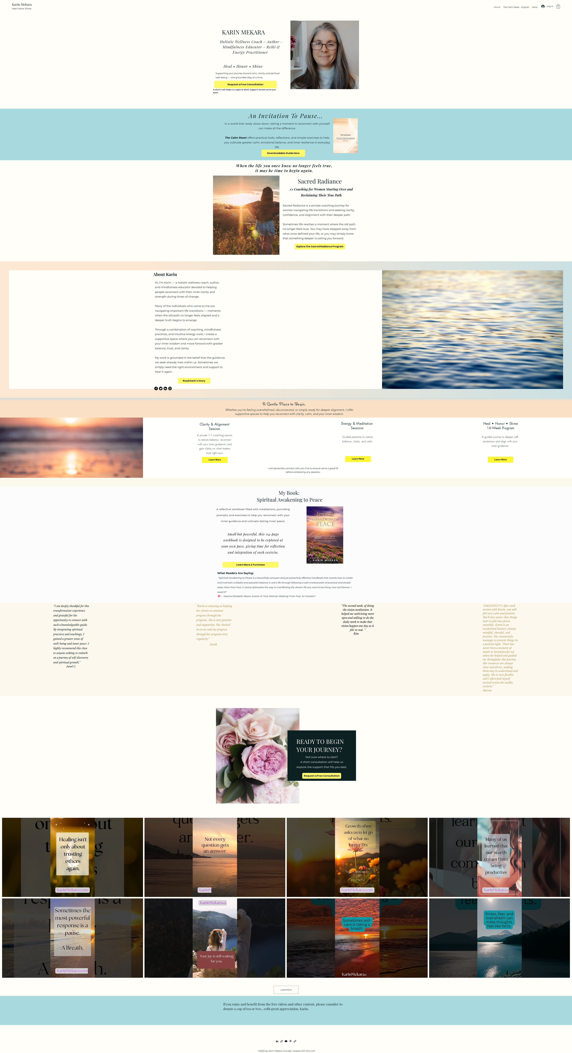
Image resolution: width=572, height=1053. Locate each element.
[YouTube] (286, 1041)
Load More (286, 989)
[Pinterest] (290, 1041)
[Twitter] (161, 388)
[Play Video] (72, 857)
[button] (558, 6)
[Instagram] (170, 388)
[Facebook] (156, 388)
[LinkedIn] (165, 388)
